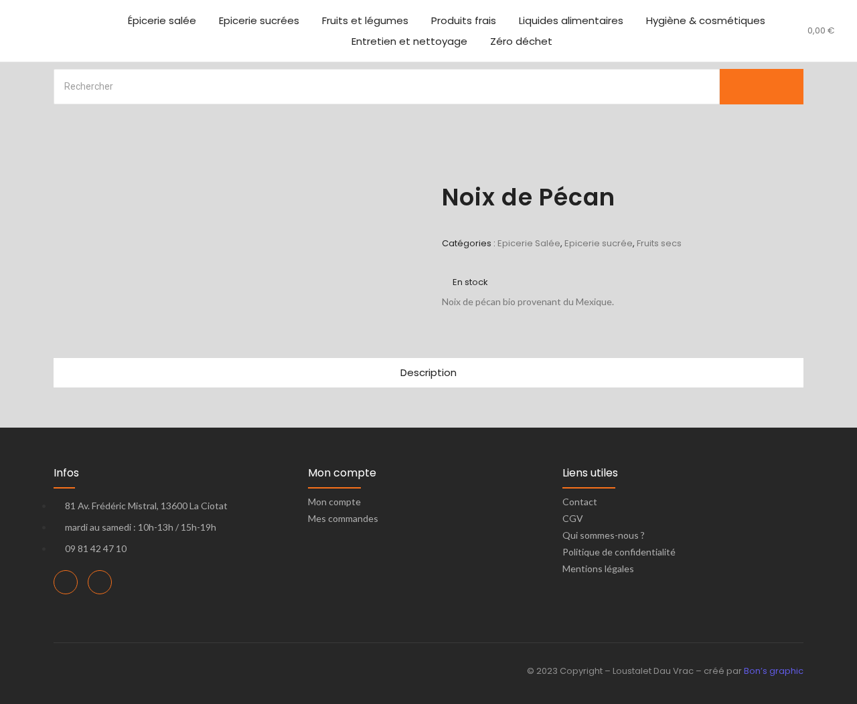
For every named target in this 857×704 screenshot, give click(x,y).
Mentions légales (598, 568)
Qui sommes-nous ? (603, 535)
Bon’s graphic (773, 671)
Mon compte (334, 501)
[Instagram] (100, 582)
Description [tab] (428, 372)
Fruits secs (659, 243)
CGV (572, 518)
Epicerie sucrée (598, 243)
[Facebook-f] (66, 582)
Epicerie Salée (528, 243)
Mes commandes (343, 518)
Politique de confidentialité (619, 551)
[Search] (761, 86)
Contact (579, 501)
